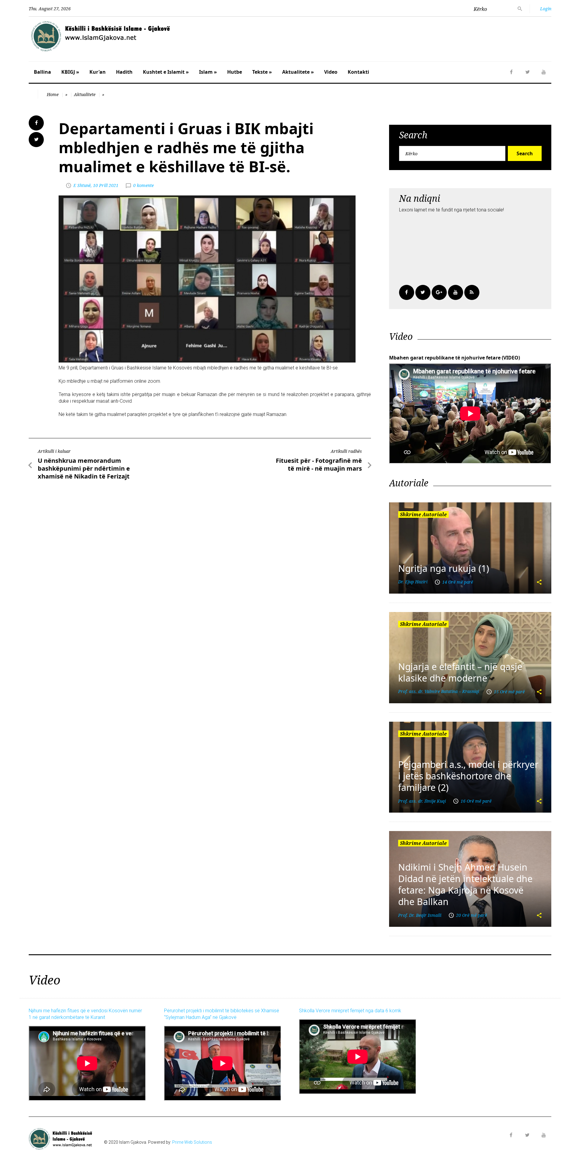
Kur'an (97, 72)
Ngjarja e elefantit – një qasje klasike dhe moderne (460, 672)
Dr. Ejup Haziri (412, 582)
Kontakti (358, 72)
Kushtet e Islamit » (166, 72)
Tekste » (262, 72)
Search (525, 153)
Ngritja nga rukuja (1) (443, 568)
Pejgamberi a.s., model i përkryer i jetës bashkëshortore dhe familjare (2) (468, 776)
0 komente (143, 185)
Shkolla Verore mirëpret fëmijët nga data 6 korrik (350, 1010)
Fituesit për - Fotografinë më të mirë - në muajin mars (319, 464)
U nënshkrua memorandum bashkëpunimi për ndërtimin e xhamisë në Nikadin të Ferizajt (84, 468)
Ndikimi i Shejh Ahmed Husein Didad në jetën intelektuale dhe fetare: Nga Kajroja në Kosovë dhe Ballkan (465, 884)
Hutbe (234, 72)
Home (53, 94)
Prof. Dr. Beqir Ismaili (419, 915)
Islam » (208, 72)
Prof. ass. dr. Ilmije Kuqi (422, 801)
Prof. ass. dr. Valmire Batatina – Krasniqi (438, 691)
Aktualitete (84, 94)
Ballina (42, 72)
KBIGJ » (70, 72)
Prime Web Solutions (192, 1142)
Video (330, 72)
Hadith (124, 72)
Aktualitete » (298, 72)
